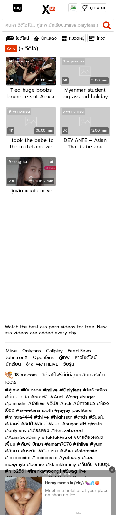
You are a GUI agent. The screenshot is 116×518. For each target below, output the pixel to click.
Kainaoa (32, 390)
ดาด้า (82, 417)
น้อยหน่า (50, 450)
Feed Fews (79, 350)
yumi (98, 444)
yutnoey (71, 457)
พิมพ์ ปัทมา (32, 444)
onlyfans (17, 430)
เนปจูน (104, 464)
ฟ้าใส (68, 450)
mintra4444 (20, 417)
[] (107, 25)
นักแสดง (49, 38)
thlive (43, 417)
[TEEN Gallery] (73, 8)
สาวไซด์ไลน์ (86, 357)
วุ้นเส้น (98, 417)
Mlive (11, 350)
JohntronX (17, 357)
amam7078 (60, 444)
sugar (89, 396)
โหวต (101, 38)
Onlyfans (31, 350)
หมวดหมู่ (76, 38)
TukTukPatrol (58, 437)
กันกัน (87, 464)
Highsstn (92, 423)
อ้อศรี (13, 423)
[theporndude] (10, 375)
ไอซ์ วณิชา (97, 390)
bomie (37, 464)
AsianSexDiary (24, 437)
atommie (87, 450)
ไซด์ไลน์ (22, 38)
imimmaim (19, 457)
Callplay (54, 350)
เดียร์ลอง (40, 430)
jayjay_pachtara (75, 410)
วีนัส (54, 403)
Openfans (43, 357)
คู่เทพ (64, 357)
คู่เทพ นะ (97, 8)
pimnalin (17, 403)
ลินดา (13, 450)
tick (67, 403)
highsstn (63, 417)
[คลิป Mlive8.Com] (48, 8)
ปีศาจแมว (86, 403)
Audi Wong (66, 396)
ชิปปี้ (28, 423)
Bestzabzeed (68, 430)
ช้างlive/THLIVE (42, 364)
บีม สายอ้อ (18, 396)
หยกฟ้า (41, 396)
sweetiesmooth (36, 410)
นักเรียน (13, 364)
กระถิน (30, 450)
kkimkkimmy (62, 464)
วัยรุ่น (68, 364)
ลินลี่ (42, 423)
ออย (56, 423)
